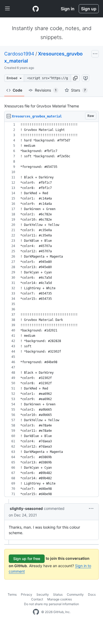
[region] (51, 309)
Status (58, 594)
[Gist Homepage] (35, 9)
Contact (37, 599)
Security (42, 594)
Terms (12, 594)
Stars (78, 90)
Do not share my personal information (51, 604)
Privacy (26, 594)
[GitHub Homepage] (36, 612)
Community (75, 594)
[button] (75, 78)
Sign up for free (26, 558)
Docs (92, 594)
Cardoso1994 (19, 53)
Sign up (88, 8)
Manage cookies (59, 599)
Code (17, 90)
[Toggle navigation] (7, 8)
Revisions (46, 90)
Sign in (67, 8)
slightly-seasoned (26, 508)
